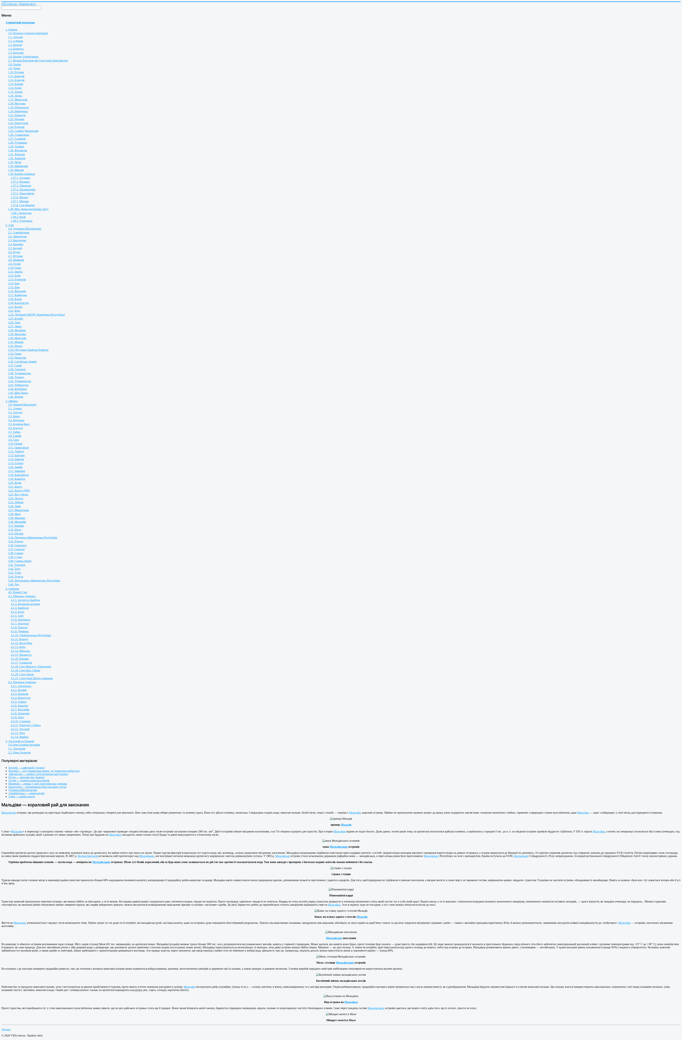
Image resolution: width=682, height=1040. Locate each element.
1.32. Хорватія (16, 158)
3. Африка (12, 401)
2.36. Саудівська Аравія (22, 361)
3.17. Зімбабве (16, 471)
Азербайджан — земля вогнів (26, 793)
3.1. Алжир (15, 408)
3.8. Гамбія (14, 435)
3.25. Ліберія (15, 502)
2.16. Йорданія (17, 291)
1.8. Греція (14, 64)
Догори (5, 1029)
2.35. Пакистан (17, 357)
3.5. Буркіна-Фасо (19, 424)
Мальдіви (355, 812)
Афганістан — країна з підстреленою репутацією (38, 774)
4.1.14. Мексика (20, 650)
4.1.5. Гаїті (17, 615)
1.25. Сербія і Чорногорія (23, 130)
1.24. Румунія (16, 126)
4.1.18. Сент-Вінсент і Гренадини (31, 666)
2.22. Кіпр (14, 310)
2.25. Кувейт (15, 318)
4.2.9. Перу (17, 717)
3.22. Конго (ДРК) (19, 490)
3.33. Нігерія (15, 533)
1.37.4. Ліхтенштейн (23, 189)
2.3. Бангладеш (17, 240)
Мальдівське (334, 938)
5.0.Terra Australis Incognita (24, 744)
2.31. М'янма (15, 342)
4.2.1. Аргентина (21, 686)
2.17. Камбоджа (17, 295)
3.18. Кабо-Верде (18, 474)
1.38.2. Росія (18, 216)
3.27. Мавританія (18, 510)
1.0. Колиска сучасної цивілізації (28, 33)
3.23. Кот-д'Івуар (18, 494)
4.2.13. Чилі (18, 733)
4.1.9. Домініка (20, 631)
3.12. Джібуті (16, 451)
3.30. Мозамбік (17, 521)
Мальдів (346, 824)
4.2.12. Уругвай (20, 729)
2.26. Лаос (14, 322)
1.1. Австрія (15, 37)
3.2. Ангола (15, 412)
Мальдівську (431, 855)
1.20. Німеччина (18, 111)
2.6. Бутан (14, 252)
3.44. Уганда (15, 576)
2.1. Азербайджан (18, 232)
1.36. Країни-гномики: (21, 173)
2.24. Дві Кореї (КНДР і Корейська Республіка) (36, 314)
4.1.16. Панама (20, 658)
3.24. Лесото (15, 498)
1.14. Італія (14, 87)
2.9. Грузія (14, 263)
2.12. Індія (14, 275)
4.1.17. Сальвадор (21, 662)
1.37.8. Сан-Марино (23, 205)
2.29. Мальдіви (17, 334)
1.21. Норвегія (16, 115)
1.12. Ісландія (16, 80)
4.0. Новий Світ (17, 592)
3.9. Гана (13, 439)
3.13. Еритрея (16, 455)
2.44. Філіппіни (17, 388)
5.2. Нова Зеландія (19, 752)
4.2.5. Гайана (18, 701)
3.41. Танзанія (16, 564)
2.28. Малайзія (17, 330)
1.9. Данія (14, 68)
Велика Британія (88, 855)
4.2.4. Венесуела (21, 697)
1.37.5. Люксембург (22, 193)
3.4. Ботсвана (16, 420)
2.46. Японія (15, 396)
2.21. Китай (15, 306)
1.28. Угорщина (17, 142)
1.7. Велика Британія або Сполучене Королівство (38, 60)
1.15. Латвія (15, 91)
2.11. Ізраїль (15, 271)
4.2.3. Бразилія (19, 693)
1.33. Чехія (14, 162)
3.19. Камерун (16, 478)
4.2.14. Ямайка (20, 736)
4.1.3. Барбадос (20, 607)
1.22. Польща (16, 119)
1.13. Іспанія (15, 83)
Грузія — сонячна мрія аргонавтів (29, 780)
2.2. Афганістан (17, 236)
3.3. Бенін (14, 416)
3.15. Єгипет (15, 463)
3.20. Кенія (14, 482)
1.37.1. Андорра (20, 177)
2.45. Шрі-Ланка (18, 392)
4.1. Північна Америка (22, 596)
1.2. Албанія (15, 40)
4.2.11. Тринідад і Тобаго (26, 725)
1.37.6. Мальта (19, 197)
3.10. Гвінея (15, 443)
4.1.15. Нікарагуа (21, 654)
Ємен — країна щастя (22, 796)
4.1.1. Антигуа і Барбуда (25, 600)
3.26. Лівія (14, 506)
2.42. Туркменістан (19, 381)
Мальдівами (146, 855)
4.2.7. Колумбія (20, 709)
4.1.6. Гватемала (20, 619)
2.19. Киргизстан (18, 302)
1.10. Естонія (16, 72)
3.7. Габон (14, 431)
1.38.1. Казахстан (21, 213)
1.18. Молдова (16, 103)
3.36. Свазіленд (17, 545)
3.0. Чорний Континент (22, 404)
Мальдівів (340, 831)
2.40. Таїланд (16, 377)
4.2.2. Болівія (18, 689)
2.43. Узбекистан (18, 385)
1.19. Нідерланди (18, 107)
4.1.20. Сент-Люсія (22, 674)
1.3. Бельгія (15, 44)
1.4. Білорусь (16, 48)
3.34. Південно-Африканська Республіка (32, 537)
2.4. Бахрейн (15, 244)
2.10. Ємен (14, 267)
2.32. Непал (15, 345)
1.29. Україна (16, 146)
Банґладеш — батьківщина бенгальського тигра (37, 786)
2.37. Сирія (14, 365)
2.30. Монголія (17, 338)
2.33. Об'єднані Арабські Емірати (28, 349)
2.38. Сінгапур (17, 369)
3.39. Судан (15, 557)
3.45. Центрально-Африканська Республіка (34, 580)
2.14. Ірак (14, 283)
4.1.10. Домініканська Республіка (31, 635)
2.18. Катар (15, 299)
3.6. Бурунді (15, 428)
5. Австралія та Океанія (20, 741)
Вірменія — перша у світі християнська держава (38, 783)
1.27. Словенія (17, 138)
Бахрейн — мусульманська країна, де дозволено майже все (44, 770)
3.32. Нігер (14, 529)
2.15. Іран (14, 287)
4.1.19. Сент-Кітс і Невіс (25, 670)
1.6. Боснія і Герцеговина (23, 56)
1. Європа (11, 29)
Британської (521, 855)
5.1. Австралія (16, 748)
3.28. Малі (14, 514)
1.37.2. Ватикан (20, 181)
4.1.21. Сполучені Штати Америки (32, 678)
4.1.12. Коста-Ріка (21, 643)
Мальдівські (8, 812)
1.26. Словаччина (18, 134)
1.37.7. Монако (20, 201)
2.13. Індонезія (17, 279)
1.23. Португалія (18, 123)
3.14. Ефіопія (16, 459)
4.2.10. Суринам (20, 721)
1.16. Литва (15, 95)
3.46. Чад (13, 584)
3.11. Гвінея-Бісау (18, 447)
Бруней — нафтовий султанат (27, 767)
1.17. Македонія (17, 99)
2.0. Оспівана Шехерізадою (24, 228)
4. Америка (12, 588)
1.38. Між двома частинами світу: (28, 209)
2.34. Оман (14, 353)
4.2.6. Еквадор (19, 705)
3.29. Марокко (16, 517)
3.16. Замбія (15, 467)
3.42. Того (14, 568)
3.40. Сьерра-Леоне (19, 560)
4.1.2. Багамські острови (25, 603)
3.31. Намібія (16, 525)
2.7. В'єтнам (15, 256)
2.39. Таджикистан (19, 373)
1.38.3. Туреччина (21, 220)
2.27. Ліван (14, 326)
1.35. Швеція (16, 169)
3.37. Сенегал (16, 549)
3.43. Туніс (14, 572)
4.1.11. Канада (19, 639)
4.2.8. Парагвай (20, 713)
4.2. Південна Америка (22, 682)
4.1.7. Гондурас (20, 623)
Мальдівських (339, 846)
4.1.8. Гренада (19, 627)
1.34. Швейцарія (18, 166)
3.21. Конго (15, 486)
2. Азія (9, 225)
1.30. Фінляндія (17, 150)
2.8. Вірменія (16, 259)
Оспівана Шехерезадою (23, 790)
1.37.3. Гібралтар (21, 185)
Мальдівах (115, 834)
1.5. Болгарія (15, 52)
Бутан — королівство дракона (27, 777)
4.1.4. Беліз (17, 611)
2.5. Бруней (15, 248)
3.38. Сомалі (15, 553)
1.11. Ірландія (16, 76)
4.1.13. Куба (18, 646)
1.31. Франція (16, 154)
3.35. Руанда (15, 541)
